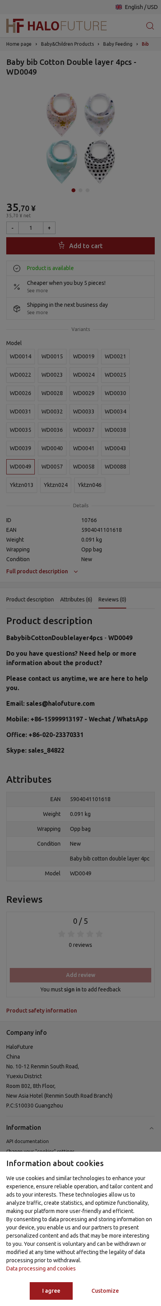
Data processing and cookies (41, 1268)
